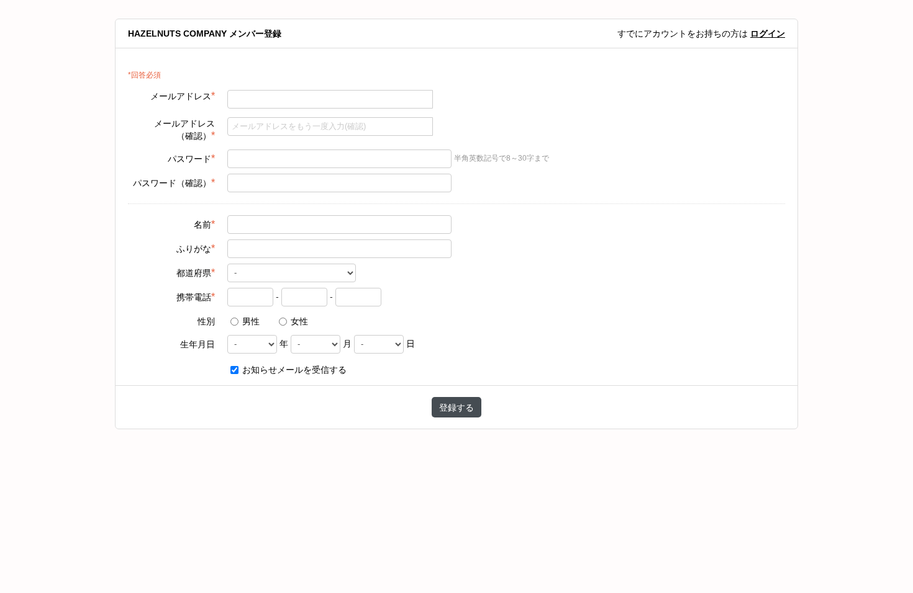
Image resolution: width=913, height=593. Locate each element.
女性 (298, 321)
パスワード (191, 158)
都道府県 (195, 272)
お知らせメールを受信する (293, 370)
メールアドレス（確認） (184, 129)
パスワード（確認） (174, 182)
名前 (204, 224)
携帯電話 (195, 297)
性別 (206, 321)
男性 (250, 321)
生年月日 (197, 344)
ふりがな (195, 248)
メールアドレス (182, 96)
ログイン (767, 33)
